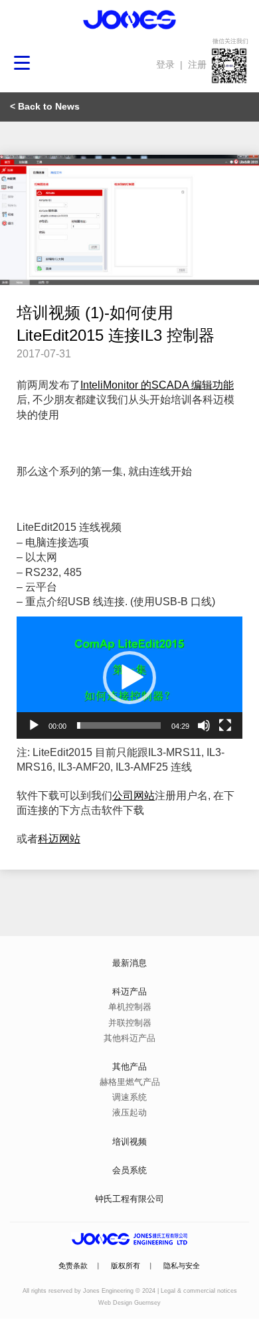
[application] (129, 678)
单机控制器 (129, 1007)
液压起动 (129, 1112)
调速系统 (129, 1097)
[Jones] (129, 20)
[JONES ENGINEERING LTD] (129, 1239)
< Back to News (45, 106)
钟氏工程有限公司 (129, 1199)
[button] (129, 677)
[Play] (34, 725)
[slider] (119, 725)
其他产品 (129, 1067)
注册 (197, 64)
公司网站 (133, 795)
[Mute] (204, 725)
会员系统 (129, 1170)
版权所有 (125, 1266)
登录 (165, 64)
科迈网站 (59, 838)
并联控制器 (129, 1023)
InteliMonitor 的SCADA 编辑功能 (157, 385)
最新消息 (129, 963)
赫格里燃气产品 (130, 1082)
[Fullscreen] (225, 725)
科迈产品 (129, 991)
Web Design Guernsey (129, 1302)
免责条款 (73, 1266)
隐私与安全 (181, 1266)
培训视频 (129, 1142)
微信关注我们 (230, 41)
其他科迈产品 (129, 1038)
